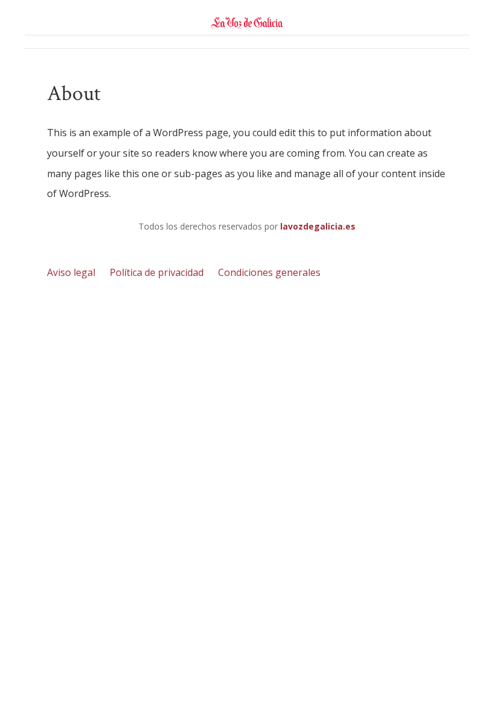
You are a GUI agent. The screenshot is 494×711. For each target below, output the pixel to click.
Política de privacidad (157, 272)
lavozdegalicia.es (317, 226)
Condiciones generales (269, 272)
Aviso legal (71, 272)
